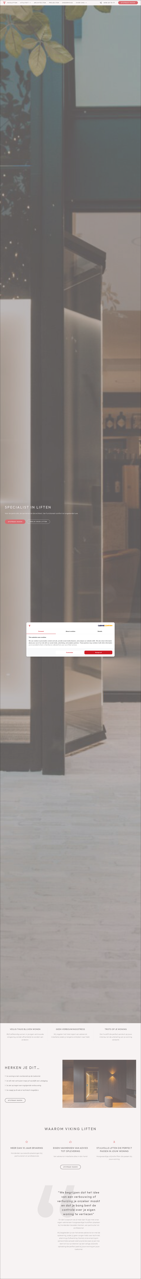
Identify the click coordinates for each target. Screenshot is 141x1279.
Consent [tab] (41, 631)
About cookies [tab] (70, 631)
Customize (69, 652)
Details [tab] (100, 631)
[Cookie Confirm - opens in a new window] (105, 625)
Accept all (98, 652)
